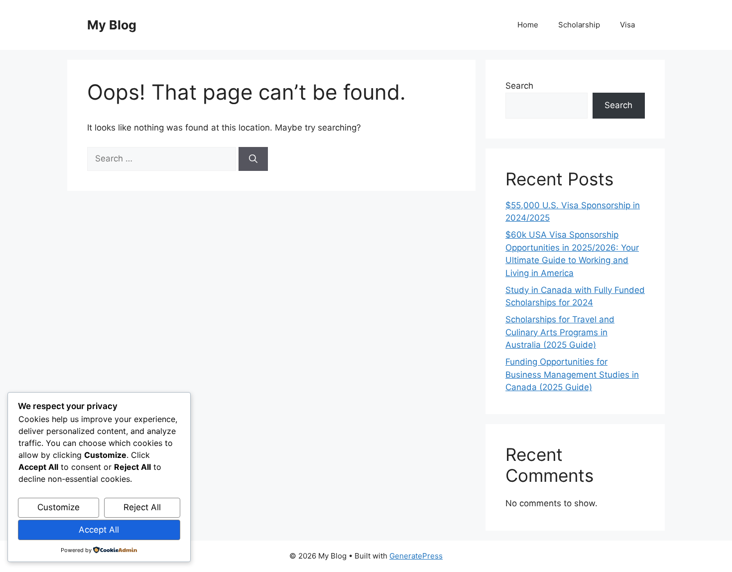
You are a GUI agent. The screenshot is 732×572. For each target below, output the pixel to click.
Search (519, 86)
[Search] (253, 159)
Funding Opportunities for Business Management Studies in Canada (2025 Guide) (572, 374)
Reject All (142, 507)
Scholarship (579, 24)
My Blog (111, 24)
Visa (627, 24)
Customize (58, 507)
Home (527, 24)
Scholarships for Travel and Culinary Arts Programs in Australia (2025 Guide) (559, 332)
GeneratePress (416, 556)
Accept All (99, 530)
